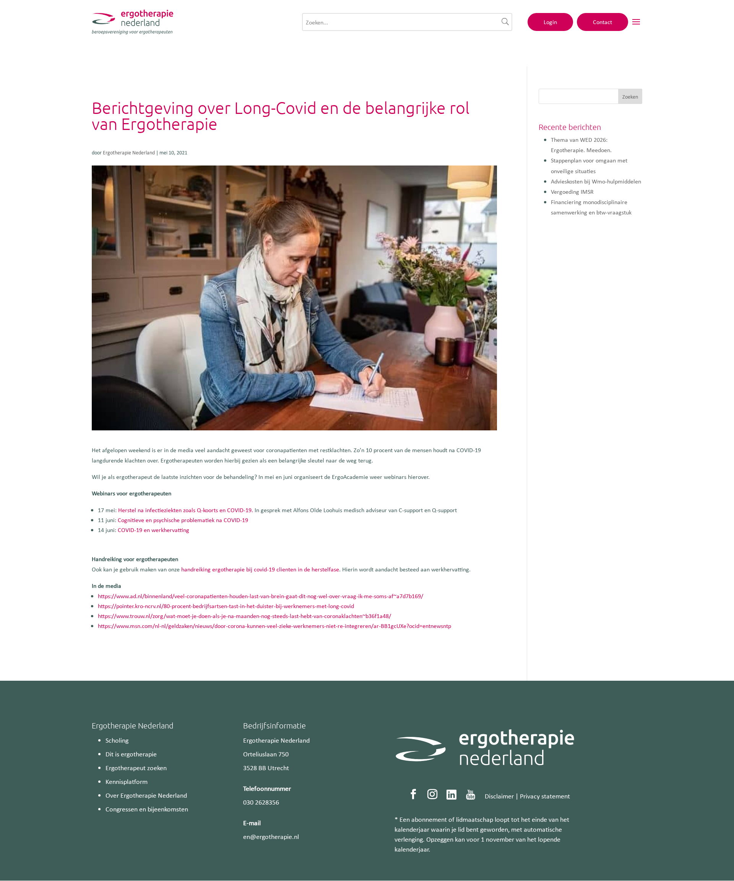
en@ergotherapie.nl (271, 836)
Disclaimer (499, 795)
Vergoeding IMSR (572, 191)
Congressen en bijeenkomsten (147, 808)
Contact (602, 22)
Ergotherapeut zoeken (136, 767)
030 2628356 (261, 801)
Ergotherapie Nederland (129, 152)
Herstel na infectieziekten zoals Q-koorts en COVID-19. (185, 510)
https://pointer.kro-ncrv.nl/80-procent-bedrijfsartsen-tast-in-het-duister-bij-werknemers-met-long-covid (226, 606)
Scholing (117, 740)
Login (550, 22)
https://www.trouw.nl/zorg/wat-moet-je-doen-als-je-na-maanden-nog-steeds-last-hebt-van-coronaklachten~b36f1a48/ (244, 616)
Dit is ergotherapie (131, 753)
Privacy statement (545, 795)
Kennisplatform (127, 781)
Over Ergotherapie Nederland (146, 795)
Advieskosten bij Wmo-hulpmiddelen (596, 181)
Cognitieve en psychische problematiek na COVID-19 (183, 520)
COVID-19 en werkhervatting (153, 530)
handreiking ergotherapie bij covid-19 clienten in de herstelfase (260, 569)
